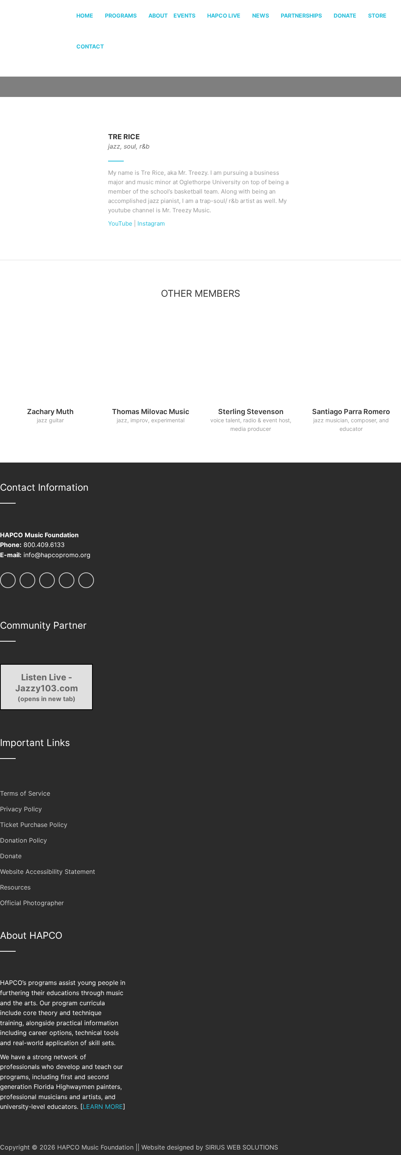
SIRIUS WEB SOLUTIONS (241, 1147)
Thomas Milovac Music (150, 411)
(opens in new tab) (46, 687)
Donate (11, 856)
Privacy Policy (21, 809)
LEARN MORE (103, 1106)
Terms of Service (25, 793)
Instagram (151, 223)
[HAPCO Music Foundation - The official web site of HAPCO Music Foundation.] (38, 37)
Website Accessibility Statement (47, 871)
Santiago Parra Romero (351, 411)
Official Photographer (32, 903)
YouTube (120, 223)
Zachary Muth (50, 411)
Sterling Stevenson (251, 411)
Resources (15, 887)
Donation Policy (23, 840)
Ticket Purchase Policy (33, 825)
